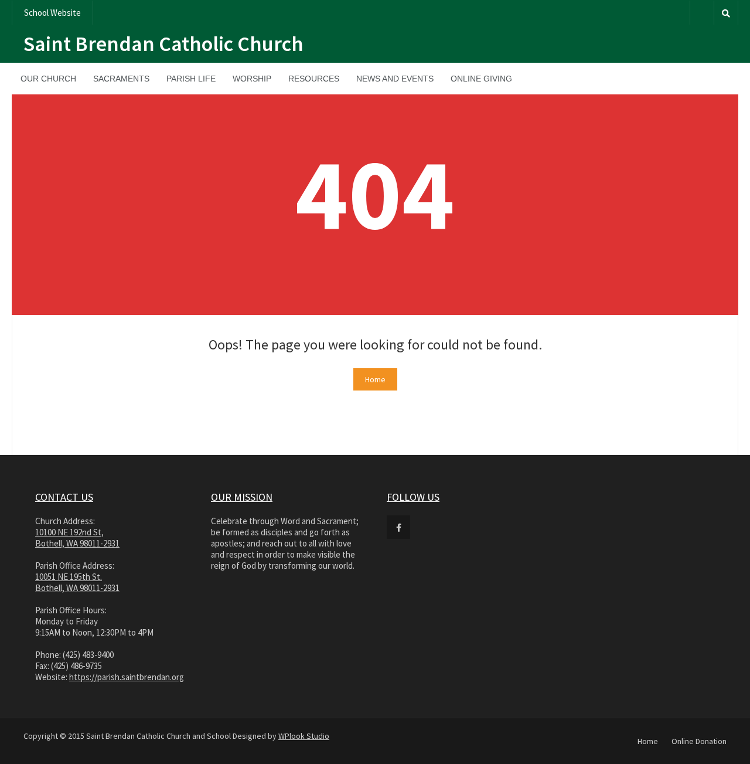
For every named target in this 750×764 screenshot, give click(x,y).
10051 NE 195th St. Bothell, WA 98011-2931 (77, 582)
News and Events (395, 78)
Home (375, 379)
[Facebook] (702, 13)
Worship (252, 78)
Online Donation (699, 741)
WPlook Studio (303, 736)
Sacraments (121, 78)
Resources (313, 78)
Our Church (48, 78)
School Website (52, 12)
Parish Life (191, 78)
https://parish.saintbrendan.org (126, 676)
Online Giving (481, 78)
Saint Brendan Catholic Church (163, 43)
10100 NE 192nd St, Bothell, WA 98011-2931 (77, 538)
